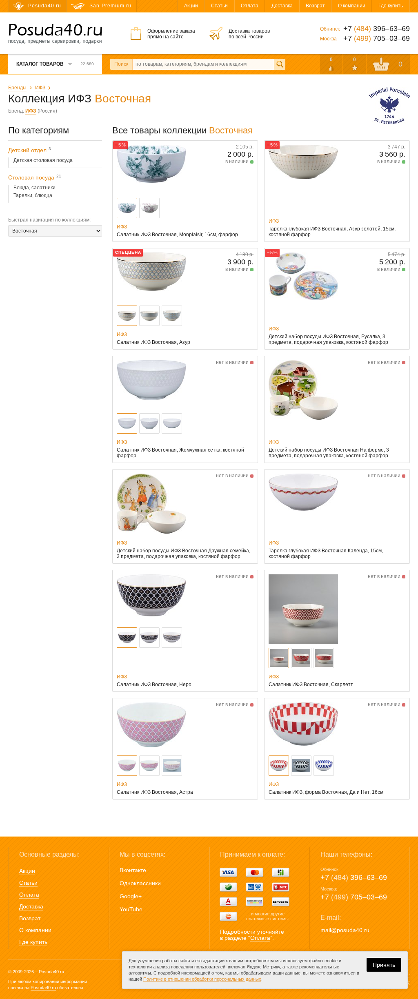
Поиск (121, 64)
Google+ (131, 896)
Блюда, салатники (34, 187)
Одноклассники (140, 883)
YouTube (131, 909)
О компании (351, 6)
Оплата (249, 6)
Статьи (219, 6)
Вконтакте (133, 870)
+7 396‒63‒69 (353, 877)
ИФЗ (40, 88)
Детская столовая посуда (43, 160)
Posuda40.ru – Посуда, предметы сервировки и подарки (55, 34)
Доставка (282, 6)
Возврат (315, 6)
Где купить (390, 6)
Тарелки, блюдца (32, 195)
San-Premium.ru (110, 6)
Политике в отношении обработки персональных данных (202, 979)
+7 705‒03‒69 (353, 897)
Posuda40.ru (43, 987)
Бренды (17, 88)
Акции (191, 6)
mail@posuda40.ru (344, 930)
